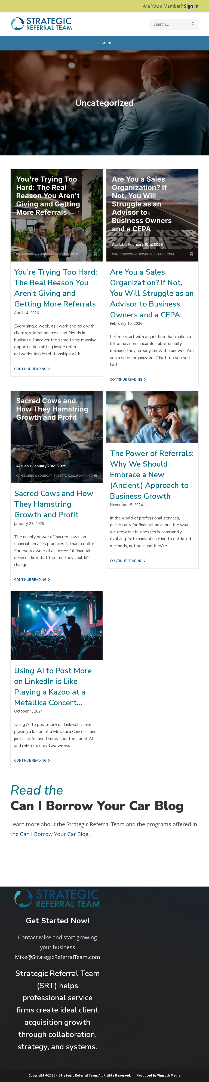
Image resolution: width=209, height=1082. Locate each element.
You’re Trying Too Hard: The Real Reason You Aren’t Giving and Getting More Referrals (55, 288)
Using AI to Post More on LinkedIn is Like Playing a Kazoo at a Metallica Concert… (53, 687)
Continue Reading (32, 369)
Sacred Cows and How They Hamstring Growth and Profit (53, 504)
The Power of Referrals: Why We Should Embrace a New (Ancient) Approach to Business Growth (152, 474)
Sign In (191, 6)
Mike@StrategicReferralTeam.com (57, 957)
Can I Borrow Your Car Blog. (55, 834)
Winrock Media (168, 1075)
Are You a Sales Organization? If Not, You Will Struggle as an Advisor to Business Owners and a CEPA (152, 293)
